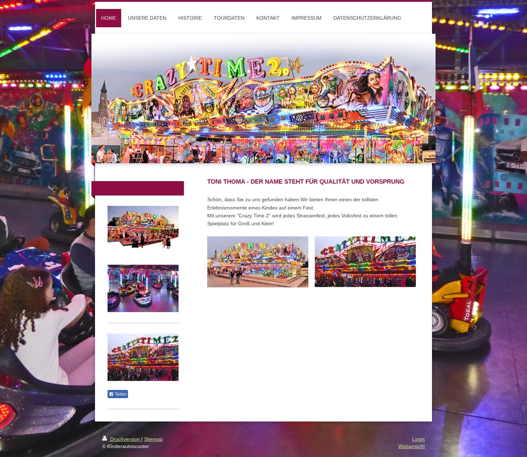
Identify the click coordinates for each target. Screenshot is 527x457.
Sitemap (153, 439)
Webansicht (411, 446)
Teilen (120, 394)
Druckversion (125, 439)
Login (418, 439)
